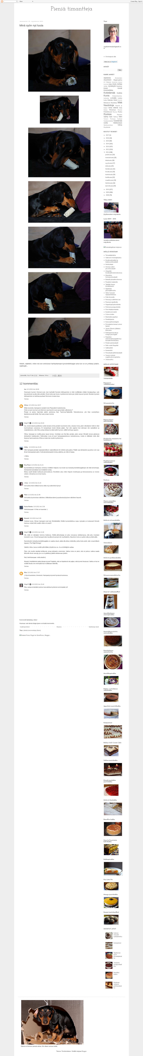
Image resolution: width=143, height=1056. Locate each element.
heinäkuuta (109, 169)
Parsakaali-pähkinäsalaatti (113, 353)
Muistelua (114, 103)
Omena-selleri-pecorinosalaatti (110, 267)
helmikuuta (109, 183)
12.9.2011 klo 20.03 (38, 423)
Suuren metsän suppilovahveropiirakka (112, 356)
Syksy (106, 117)
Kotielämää (109, 92)
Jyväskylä (112, 86)
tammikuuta (109, 186)
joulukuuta (108, 154)
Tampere (106, 119)
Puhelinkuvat (108, 112)
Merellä (120, 100)
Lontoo (120, 98)
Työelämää (118, 121)
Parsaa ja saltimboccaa (112, 299)
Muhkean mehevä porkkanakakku (118, 985)
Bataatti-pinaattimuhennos (113, 279)
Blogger (84, 1051)
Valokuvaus (117, 123)
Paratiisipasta (109, 319)
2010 (107, 189)
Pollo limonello (109, 297)
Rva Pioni (27, 465)
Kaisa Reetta (28, 506)
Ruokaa (107, 114)
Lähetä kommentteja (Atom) (32, 630)
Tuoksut (119, 119)
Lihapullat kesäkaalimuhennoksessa (113, 272)
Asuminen (107, 80)
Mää (120, 102)
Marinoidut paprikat (111, 317)
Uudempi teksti (24, 627)
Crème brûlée (109, 314)
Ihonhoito (106, 84)
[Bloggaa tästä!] (55, 376)
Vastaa (26, 399)
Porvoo (120, 110)
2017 (107, 135)
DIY (105, 82)
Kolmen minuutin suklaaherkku (118, 934)
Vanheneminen (108, 125)
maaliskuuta (109, 180)
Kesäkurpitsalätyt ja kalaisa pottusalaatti (111, 261)
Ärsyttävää (107, 127)
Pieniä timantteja (71, 9)
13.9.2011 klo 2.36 (39, 506)
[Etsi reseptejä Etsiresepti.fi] (112, 247)
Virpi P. (26, 423)
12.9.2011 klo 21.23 (35, 483)
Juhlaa (119, 84)
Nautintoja (109, 105)
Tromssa (112, 119)
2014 (107, 143)
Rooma (115, 112)
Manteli (26, 518)
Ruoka (120, 112)
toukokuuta (109, 174)
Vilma (46, 375)
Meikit (115, 100)
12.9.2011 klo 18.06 (33, 389)
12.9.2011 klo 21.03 (35, 447)
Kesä (106, 88)
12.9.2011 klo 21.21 (37, 465)
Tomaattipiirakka (110, 255)
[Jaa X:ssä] (57, 376)
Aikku (26, 447)
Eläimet (108, 82)
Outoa (105, 110)
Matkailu (110, 100)
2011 (107, 152)
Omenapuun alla (110, 56)
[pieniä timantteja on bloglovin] (111, 62)
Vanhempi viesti (94, 627)
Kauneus (119, 86)
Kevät (120, 88)
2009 (107, 192)
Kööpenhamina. (117, 96)
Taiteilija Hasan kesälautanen (110, 285)
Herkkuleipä (109, 264)
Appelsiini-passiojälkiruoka (110, 289)
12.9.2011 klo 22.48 (34, 495)
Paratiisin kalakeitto (111, 282)
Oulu (120, 108)
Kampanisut (117, 943)
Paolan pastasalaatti (111, 343)
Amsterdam (118, 78)
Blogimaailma (118, 80)
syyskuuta (108, 163)
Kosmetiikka (108, 90)
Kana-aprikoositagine (112, 322)
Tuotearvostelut (108, 121)
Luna (105, 100)
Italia (110, 84)
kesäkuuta (108, 171)
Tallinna (115, 117)
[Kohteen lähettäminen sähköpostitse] (53, 376)
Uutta (106, 123)
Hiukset (120, 82)
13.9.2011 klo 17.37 (33, 572)
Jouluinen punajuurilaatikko (118, 964)
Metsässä (107, 103)
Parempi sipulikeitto (111, 302)
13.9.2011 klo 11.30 (38, 532)
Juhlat (105, 86)
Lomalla (113, 98)
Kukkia (119, 93)
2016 (107, 138)
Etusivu (59, 627)
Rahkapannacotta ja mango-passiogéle (111, 333)
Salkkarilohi (109, 348)
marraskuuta (109, 157)
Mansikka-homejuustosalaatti (111, 276)
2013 (107, 146)
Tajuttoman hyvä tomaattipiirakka (118, 955)
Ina (25, 389)
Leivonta (106, 98)
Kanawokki (108, 350)
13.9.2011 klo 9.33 (35, 518)
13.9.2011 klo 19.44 (38, 584)
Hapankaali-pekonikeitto (113, 304)
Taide (110, 117)
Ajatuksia (107, 78)
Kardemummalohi (111, 312)
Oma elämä (113, 108)
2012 (107, 149)
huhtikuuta (108, 177)
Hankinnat (114, 82)
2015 (107, 141)
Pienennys (112, 110)
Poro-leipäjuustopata (111, 309)
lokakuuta (108, 160)
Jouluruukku (109, 359)
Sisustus (119, 114)
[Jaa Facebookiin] (59, 376)
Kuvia (106, 95)
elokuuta (108, 166)
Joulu (114, 84)
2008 (107, 195)
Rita (25, 572)
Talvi (120, 117)
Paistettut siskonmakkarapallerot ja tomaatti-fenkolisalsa (113, 338)
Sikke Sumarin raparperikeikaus (110, 293)
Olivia (26, 405)
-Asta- (26, 483)
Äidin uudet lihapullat (111, 345)
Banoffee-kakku (117, 973)
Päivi (25, 495)
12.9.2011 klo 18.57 (35, 405)
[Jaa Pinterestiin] (61, 376)
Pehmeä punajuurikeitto (112, 307)
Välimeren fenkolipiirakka (113, 257)
